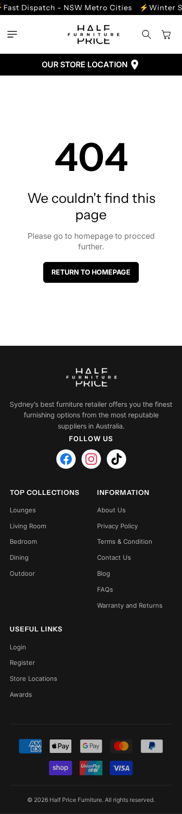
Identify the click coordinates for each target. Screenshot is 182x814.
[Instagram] (91, 459)
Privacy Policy (117, 526)
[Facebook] (66, 459)
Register (22, 662)
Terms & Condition (124, 541)
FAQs (105, 589)
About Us (111, 510)
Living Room (28, 526)
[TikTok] (116, 459)
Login (18, 647)
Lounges (23, 510)
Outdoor (22, 573)
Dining (19, 557)
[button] (14, 34)
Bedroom (23, 541)
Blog (103, 573)
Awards (21, 694)
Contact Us (114, 557)
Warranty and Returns (130, 605)
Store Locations (33, 678)
